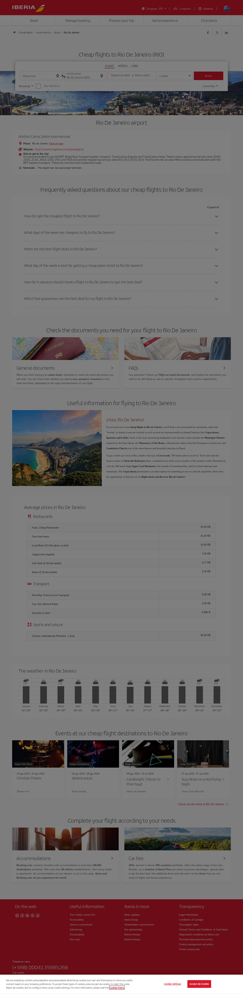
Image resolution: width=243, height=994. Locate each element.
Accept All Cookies (199, 984)
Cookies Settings (172, 984)
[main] (121, 984)
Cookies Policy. (117, 987)
